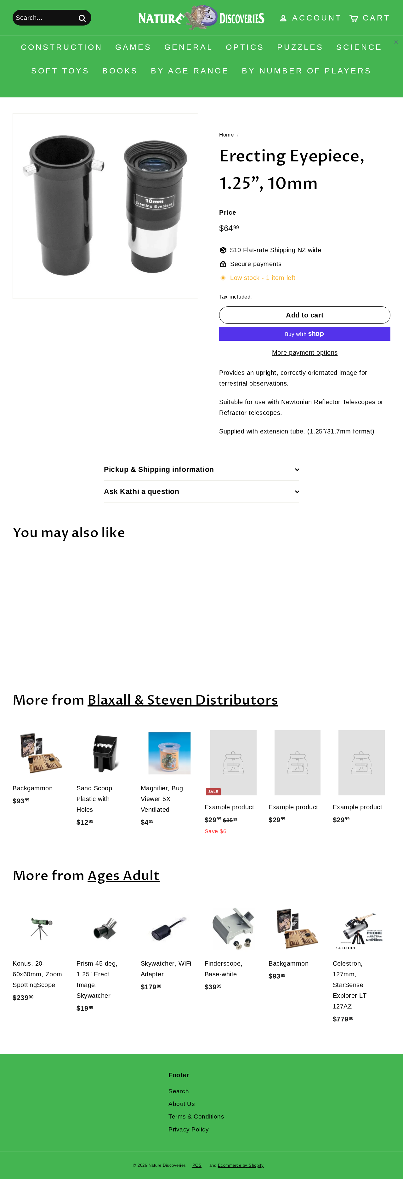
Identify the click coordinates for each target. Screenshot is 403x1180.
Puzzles (300, 47)
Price (227, 212)
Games (133, 47)
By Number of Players (307, 70)
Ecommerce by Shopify (241, 1165)
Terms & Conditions (196, 1116)
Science (359, 47)
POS (197, 1165)
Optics (245, 47)
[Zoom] (105, 206)
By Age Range (190, 70)
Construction (62, 47)
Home (226, 135)
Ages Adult (124, 876)
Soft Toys (60, 70)
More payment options (305, 352)
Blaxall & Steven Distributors (183, 700)
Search (178, 1091)
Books (120, 70)
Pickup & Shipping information (159, 469)
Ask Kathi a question (141, 491)
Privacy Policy (188, 1129)
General (188, 47)
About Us (181, 1104)
